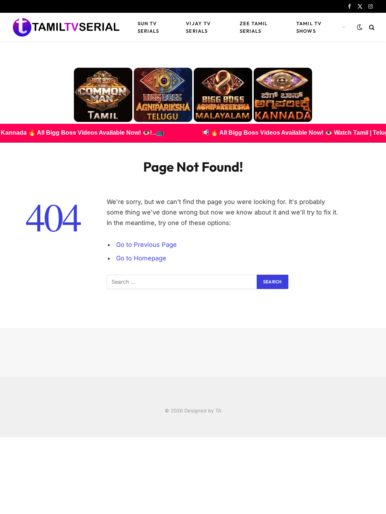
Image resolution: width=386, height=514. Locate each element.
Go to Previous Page (146, 244)
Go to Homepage (141, 258)
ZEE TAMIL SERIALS (254, 27)
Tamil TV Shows (308, 27)
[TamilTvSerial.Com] (66, 27)
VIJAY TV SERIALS (198, 27)
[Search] (371, 27)
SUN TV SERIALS (148, 27)
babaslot (1, 437)
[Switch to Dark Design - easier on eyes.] (359, 27)
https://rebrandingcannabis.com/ (4, 437)
